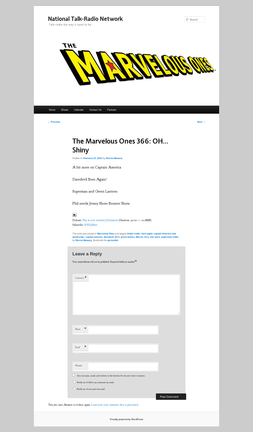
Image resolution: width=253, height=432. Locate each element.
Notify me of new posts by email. (91, 389)
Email (80, 347)
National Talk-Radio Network (85, 18)
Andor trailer (133, 233)
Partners (111, 109)
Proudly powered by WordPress (126, 419)
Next (201, 121)
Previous (54, 121)
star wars (155, 237)
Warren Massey (114, 158)
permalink (113, 240)
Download (112, 220)
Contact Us (95, 109)
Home (52, 109)
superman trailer (170, 237)
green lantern (128, 237)
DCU (117, 237)
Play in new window (93, 220)
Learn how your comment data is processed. (115, 405)
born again (147, 233)
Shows (64, 109)
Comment (80, 278)
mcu (146, 237)
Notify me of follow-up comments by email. (95, 382)
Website (78, 365)
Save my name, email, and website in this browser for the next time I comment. (111, 375)
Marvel (139, 237)
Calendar (79, 109)
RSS (86, 225)
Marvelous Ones (105, 233)
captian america (94, 237)
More (94, 225)
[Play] (74, 216)
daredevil (109, 237)
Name (80, 329)
